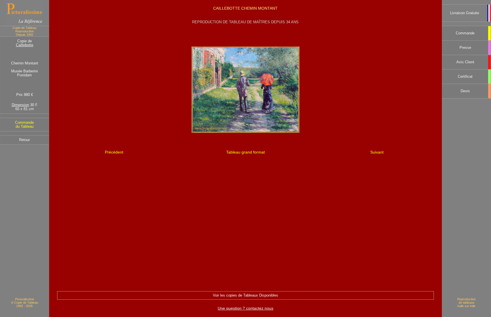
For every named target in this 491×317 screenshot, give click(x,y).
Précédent (114, 152)
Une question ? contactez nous (245, 308)
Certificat (465, 77)
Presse (465, 48)
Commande (465, 33)
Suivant (377, 152)
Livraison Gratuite (464, 13)
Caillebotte (24, 45)
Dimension (20, 105)
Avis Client (465, 62)
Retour (24, 140)
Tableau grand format (245, 152)
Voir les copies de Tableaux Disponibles (245, 295)
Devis (465, 91)
